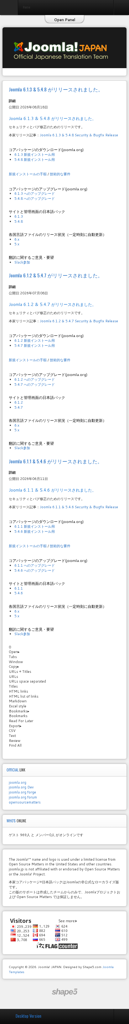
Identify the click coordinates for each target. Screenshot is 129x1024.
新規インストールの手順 (28, 174)
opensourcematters (25, 802)
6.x (16, 239)
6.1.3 (18, 216)
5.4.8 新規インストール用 (34, 159)
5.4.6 (18, 593)
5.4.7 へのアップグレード (34, 384)
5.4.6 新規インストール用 (34, 531)
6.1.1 (18, 588)
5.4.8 (18, 221)
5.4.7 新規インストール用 (34, 345)
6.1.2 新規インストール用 (34, 340)
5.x (16, 244)
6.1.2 (18, 402)
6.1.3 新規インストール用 (34, 154)
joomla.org (17, 782)
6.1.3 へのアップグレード (34, 193)
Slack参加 (22, 262)
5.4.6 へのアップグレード (34, 570)
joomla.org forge (22, 792)
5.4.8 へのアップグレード (34, 198)
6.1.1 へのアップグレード (34, 565)
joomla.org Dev (21, 787)
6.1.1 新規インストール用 (34, 526)
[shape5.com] (64, 992)
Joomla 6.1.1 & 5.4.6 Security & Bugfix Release (79, 506)
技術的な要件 (60, 174)
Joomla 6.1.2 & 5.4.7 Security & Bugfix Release (79, 321)
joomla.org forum (23, 797)
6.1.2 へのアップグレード (34, 379)
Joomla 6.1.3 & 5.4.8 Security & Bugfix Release (79, 135)
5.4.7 (18, 407)
